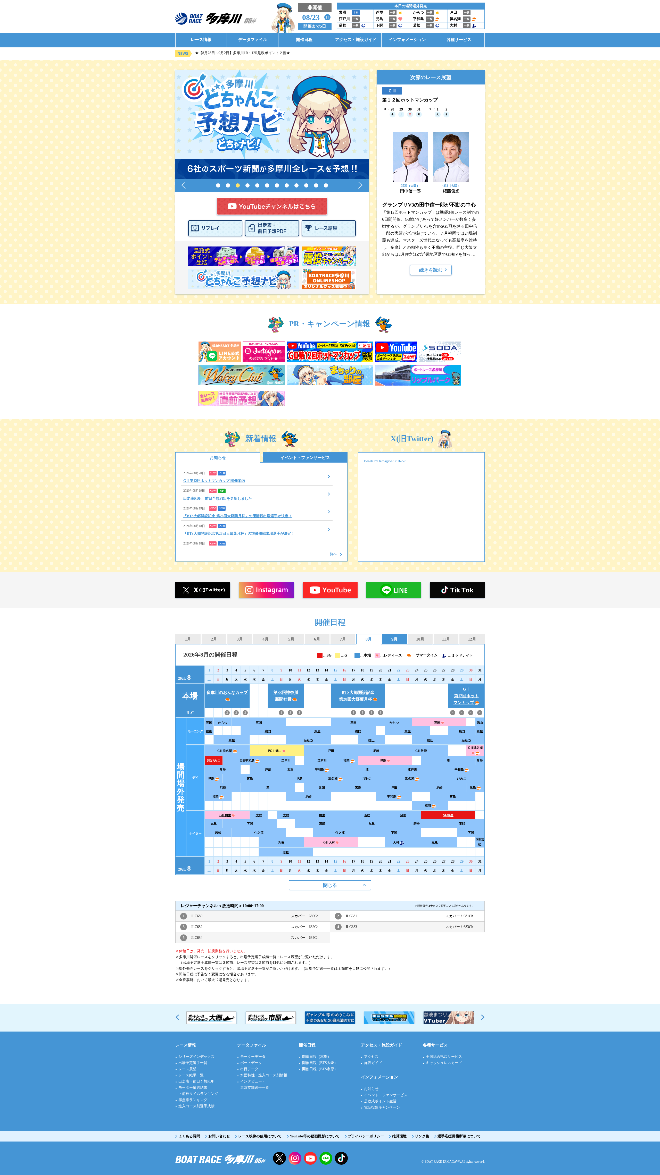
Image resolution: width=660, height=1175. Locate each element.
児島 (383, 760)
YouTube (310, 1158)
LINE (325, 1158)
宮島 (250, 778)
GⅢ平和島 (247, 760)
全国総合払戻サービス (444, 1057)
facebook (341, 1158)
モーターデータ (253, 1057)
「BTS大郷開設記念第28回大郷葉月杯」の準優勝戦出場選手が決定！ (239, 533)
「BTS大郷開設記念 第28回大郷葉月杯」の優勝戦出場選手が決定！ (237, 516)
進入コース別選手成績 (196, 1106)
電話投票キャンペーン (382, 1107)
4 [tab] (247, 185)
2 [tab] (228, 185)
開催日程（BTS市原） (320, 1069)
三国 (209, 723)
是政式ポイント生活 (380, 1101)
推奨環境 (399, 1136)
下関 (250, 823)
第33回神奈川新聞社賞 (286, 695)
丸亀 (214, 823)
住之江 (258, 833)
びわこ (367, 778)
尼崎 (376, 751)
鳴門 (268, 731)
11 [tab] (316, 185)
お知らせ (218, 457)
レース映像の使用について (260, 1136)
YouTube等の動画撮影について (315, 1136)
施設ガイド (373, 1063)
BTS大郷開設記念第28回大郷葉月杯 (357, 695)
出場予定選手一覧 (192, 1063)
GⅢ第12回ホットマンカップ (466, 695)
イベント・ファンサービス (305, 457)
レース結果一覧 (191, 1075)
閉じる (330, 885)
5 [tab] (257, 185)
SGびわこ (213, 760)
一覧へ (331, 554)
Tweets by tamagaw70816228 (384, 461)
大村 (259, 815)
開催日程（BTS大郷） (320, 1063)
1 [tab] (218, 185)
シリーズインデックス (196, 1057)
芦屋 (317, 731)
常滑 (480, 760)
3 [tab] (238, 185)
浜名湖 (332, 778)
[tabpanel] (272, 124)
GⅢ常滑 (421, 751)
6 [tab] (267, 185)
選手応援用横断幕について (459, 1136)
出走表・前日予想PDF (196, 1081)
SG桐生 (448, 815)
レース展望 (187, 1069)
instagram (294, 1158)
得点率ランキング (192, 1100)
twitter (279, 1158)
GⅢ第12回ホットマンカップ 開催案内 (214, 481)
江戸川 (286, 760)
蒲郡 (403, 815)
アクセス (371, 1057)
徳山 (480, 723)
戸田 (331, 751)
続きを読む (430, 270)
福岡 (346, 760)
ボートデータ (251, 1063)
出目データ (249, 1069)
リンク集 (422, 1136)
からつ (222, 723)
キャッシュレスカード (444, 1063)
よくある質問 (189, 1136)
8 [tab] (287, 185)
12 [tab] (326, 185)
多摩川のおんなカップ (227, 692)
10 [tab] (306, 185)
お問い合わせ (219, 1136)
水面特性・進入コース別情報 (263, 1075)
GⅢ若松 (480, 842)
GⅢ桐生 (225, 815)
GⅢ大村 (329, 842)
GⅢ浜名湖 (224, 751)
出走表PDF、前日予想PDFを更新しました (217, 498)
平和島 (319, 769)
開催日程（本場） (316, 1057)
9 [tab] (296, 185)
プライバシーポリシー (366, 1136)
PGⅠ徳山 (275, 751)
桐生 (322, 815)
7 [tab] (277, 185)
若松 (367, 815)
